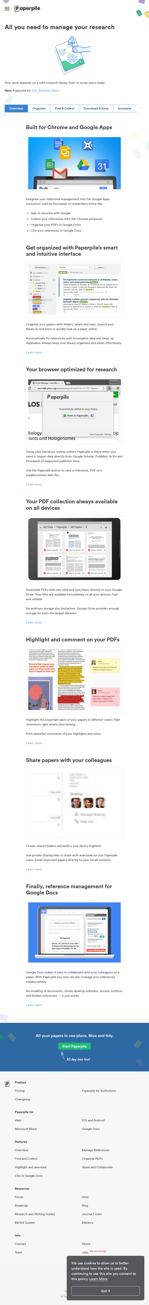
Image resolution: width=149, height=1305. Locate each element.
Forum (19, 1197)
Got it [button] (105, 1291)
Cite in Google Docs (29, 1176)
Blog (85, 1205)
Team (18, 1252)
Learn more (34, 352)
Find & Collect (64, 108)
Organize (39, 108)
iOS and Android (93, 1120)
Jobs (85, 1252)
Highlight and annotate (31, 1167)
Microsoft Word (25, 1129)
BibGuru (87, 1222)
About (86, 1244)
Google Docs (91, 1129)
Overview (16, 108)
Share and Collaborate (97, 1167)
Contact (20, 1244)
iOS (34, 90)
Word (55, 90)
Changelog (22, 1099)
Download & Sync (96, 108)
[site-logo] (27, 8)
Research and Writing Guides (35, 1214)
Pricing (19, 1091)
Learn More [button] (98, 1279)
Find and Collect (26, 1158)
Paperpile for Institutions (99, 1091)
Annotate (124, 108)
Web (18, 1120)
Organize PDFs (92, 1158)
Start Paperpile (74, 1046)
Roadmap (21, 1205)
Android (43, 90)
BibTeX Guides (25, 1222)
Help (85, 1197)
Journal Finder (92, 1214)
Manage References (96, 1150)
